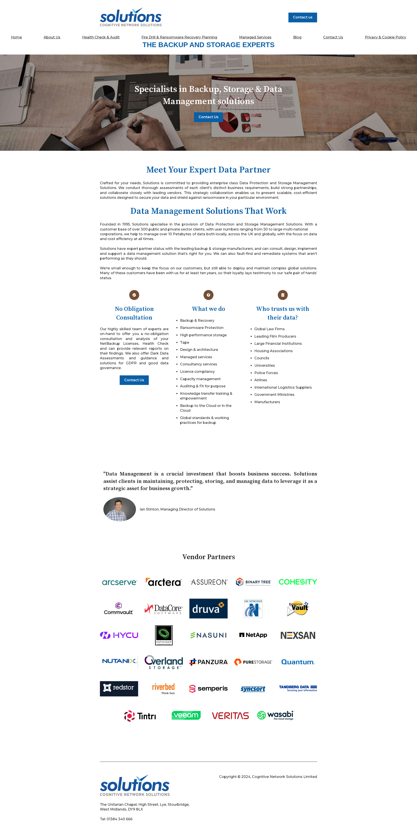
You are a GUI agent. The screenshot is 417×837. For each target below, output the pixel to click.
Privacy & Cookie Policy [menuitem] (385, 37)
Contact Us (208, 117)
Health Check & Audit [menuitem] (101, 37)
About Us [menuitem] (52, 37)
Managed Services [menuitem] (255, 37)
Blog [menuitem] (297, 37)
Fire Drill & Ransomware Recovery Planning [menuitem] (179, 37)
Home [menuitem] (16, 37)
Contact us (303, 17)
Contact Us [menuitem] (333, 37)
